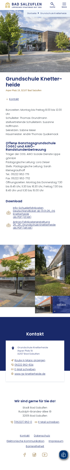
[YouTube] (44, 454)
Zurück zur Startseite (23, 5)
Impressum (56, 441)
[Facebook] (24, 454)
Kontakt (25, 435)
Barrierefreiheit (35, 446)
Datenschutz (42, 435)
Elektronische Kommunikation (25, 441)
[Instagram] (34, 454)
